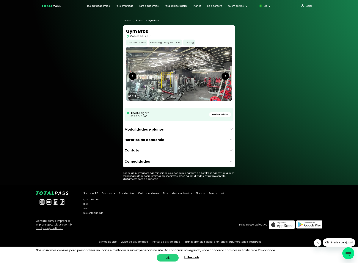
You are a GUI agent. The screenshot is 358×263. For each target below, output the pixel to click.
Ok (168, 258)
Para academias (149, 5)
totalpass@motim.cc (49, 228)
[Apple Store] (282, 224)
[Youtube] (48, 202)
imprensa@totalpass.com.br (54, 224)
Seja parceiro (214, 5)
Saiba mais (191, 257)
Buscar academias (98, 5)
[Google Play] (309, 224)
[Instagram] (42, 202)
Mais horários (220, 114)
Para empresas (124, 5)
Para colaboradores (176, 5)
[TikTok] (62, 202)
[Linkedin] (55, 202)
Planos (197, 5)
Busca (140, 20)
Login (309, 5)
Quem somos (236, 6)
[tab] (174, 104)
